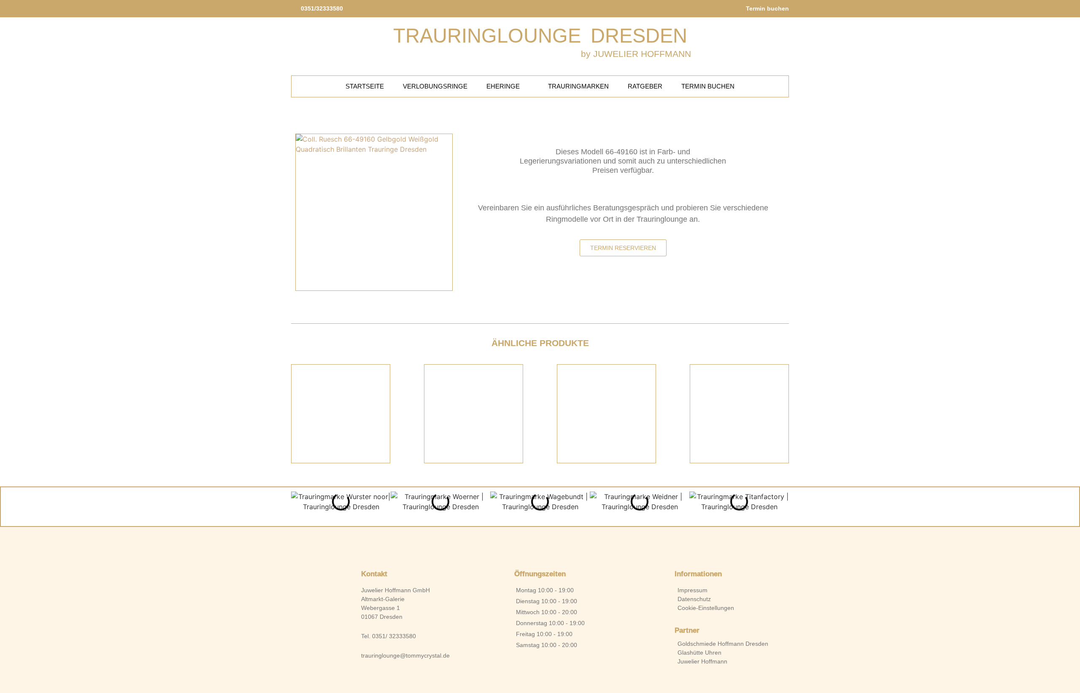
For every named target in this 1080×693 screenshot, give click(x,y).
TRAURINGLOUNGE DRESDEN (540, 35)
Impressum (692, 590)
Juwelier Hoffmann (702, 661)
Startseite (365, 86)
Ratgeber (645, 86)
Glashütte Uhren (699, 652)
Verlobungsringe (435, 86)
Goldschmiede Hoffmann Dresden (723, 643)
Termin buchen (707, 86)
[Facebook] (526, 544)
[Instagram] (554, 544)
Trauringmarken (578, 86)
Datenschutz (694, 599)
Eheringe (503, 86)
